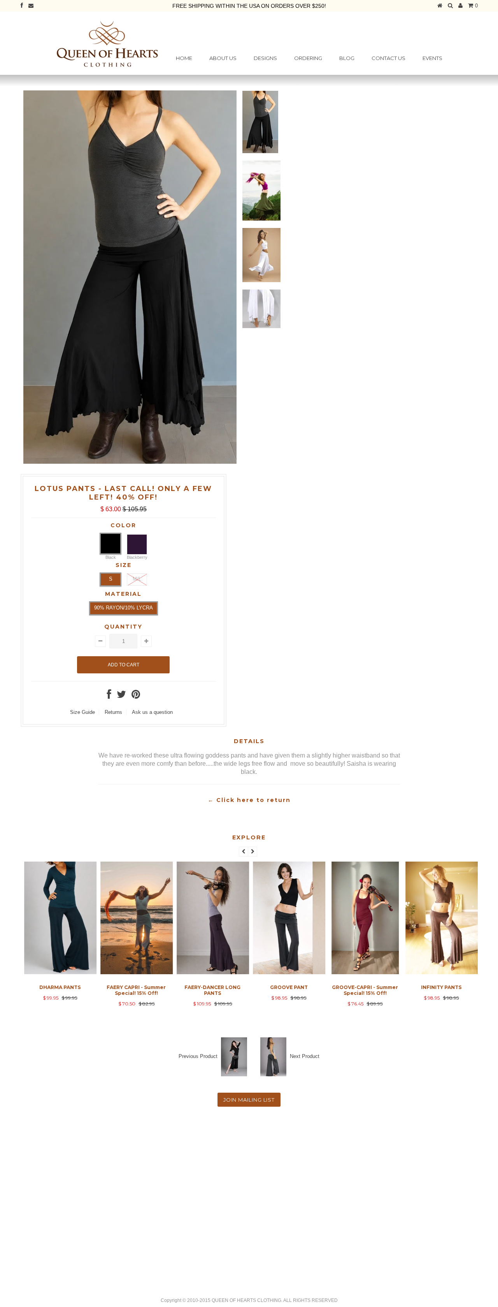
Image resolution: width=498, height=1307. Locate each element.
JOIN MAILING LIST (249, 1100)
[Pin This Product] (136, 696)
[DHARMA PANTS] (59, 972)
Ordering (308, 58)
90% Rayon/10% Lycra (123, 608)
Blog (346, 58)
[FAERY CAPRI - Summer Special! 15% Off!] (135, 972)
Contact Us (388, 58)
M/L (137, 579)
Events (432, 58)
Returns (113, 712)
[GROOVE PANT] (287, 972)
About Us (223, 58)
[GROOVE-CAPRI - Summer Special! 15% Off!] (363, 972)
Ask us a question (152, 712)
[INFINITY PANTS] (440, 972)
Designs (265, 58)
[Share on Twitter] (121, 696)
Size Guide (82, 712)
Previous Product (198, 1057)
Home (184, 58)
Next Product (304, 1057)
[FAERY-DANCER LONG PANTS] (211, 972)
